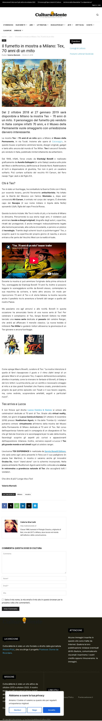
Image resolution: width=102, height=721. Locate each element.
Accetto (51, 710)
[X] (10, 505)
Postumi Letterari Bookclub (82, 54)
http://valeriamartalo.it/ (28, 526)
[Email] (29, 505)
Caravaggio (57, 141)
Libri (10, 37)
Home (4, 37)
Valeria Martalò (14, 55)
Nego (34, 710)
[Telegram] (35, 505)
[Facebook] (4, 505)
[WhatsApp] (16, 505)
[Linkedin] (23, 505)
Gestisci (17, 710)
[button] (97, 14)
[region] (34, 703)
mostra (28, 494)
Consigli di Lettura (77, 48)
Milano (19, 494)
